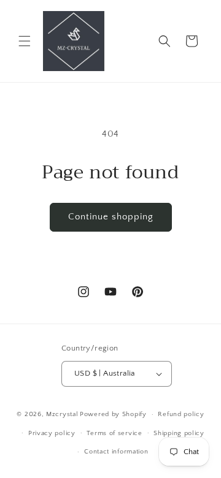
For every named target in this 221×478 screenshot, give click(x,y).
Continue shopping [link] (110, 216)
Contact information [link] (116, 451)
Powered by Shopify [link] (113, 414)
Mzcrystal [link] (62, 414)
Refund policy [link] (181, 414)
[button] (24, 41)
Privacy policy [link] (52, 433)
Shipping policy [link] (178, 433)
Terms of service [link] (114, 433)
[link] (73, 41)
